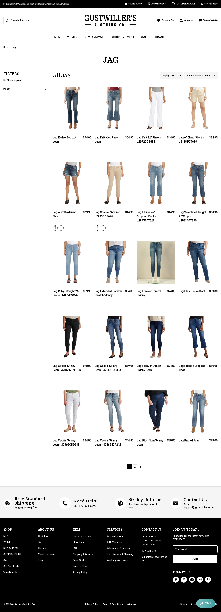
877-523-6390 (211, 4)
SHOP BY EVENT (123, 37)
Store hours (79, 542)
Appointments (159, 4)
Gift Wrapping (114, 542)
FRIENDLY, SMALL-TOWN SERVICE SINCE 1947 (28, 3)
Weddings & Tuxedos (118, 560)
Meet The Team (46, 554)
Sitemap (131, 604)
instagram (200, 580)
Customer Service (185, 4)
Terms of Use (80, 566)
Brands (161, 37)
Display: (166, 75)
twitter (184, 580)
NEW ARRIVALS (95, 37)
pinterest (208, 580)
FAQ (40, 542)
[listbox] (177, 75)
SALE (144, 37)
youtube (192, 580)
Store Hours (135, 4)
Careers (42, 548)
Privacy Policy (80, 572)
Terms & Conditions (113, 604)
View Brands (10, 572)
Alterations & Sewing (118, 548)
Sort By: (190, 75)
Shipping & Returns (83, 554)
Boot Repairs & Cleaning (120, 554)
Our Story (43, 536)
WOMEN (72, 37)
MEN (57, 37)
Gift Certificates (12, 566)
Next (140, 466)
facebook (176, 580)
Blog (40, 560)
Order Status (80, 560)
